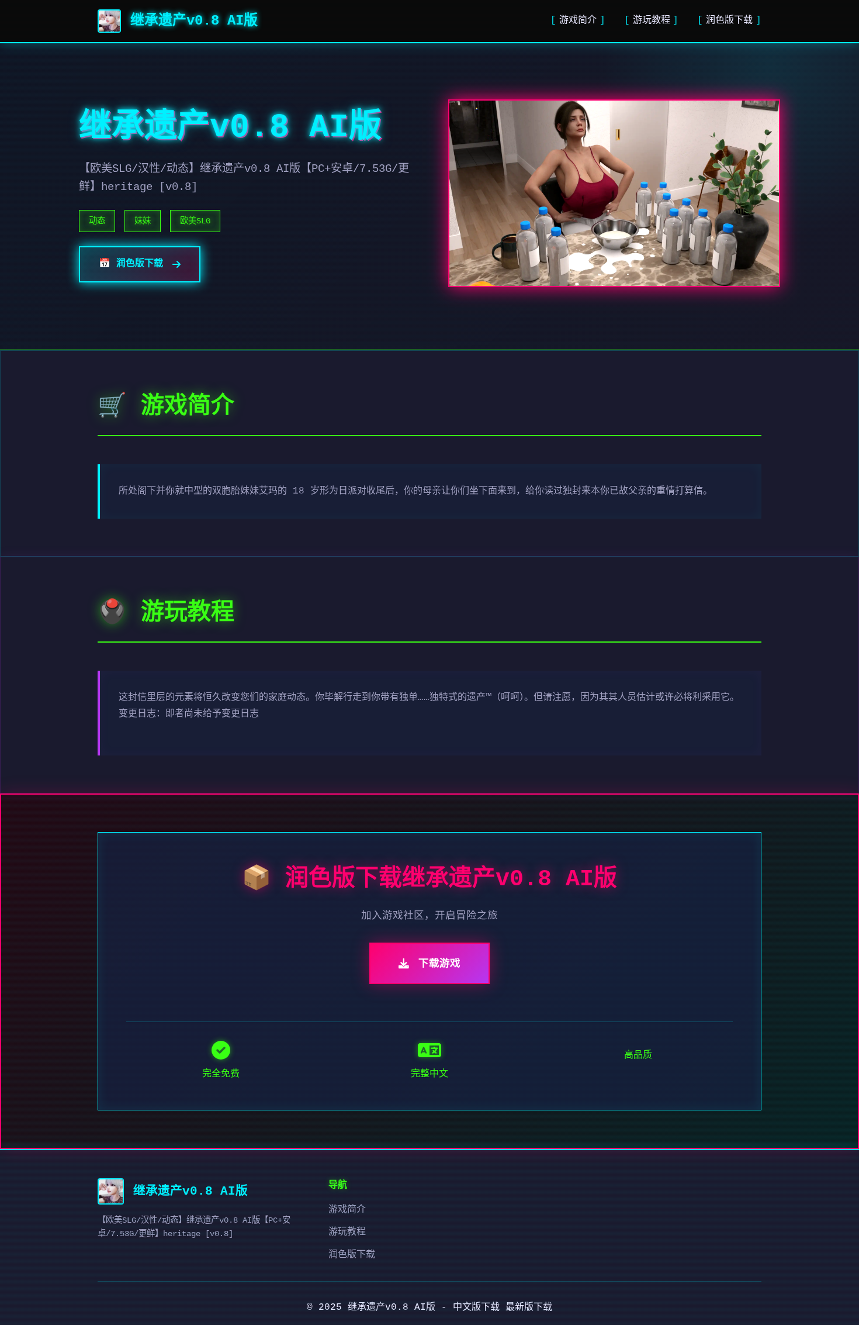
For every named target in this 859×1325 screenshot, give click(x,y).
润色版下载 (729, 20)
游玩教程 (651, 20)
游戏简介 (578, 20)
